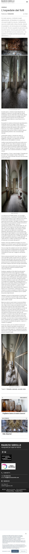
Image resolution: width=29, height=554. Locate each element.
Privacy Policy (10, 490)
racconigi (20, 389)
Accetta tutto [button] (15, 551)
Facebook (2, 452)
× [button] (26, 533)
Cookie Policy (19, 490)
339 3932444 (7, 476)
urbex (24, 389)
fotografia (9, 389)
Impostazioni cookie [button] (6, 551)
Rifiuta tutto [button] (23, 551)
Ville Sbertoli (6, 434)
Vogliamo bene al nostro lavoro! (13, 413)
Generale (4, 7)
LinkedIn (5, 452)
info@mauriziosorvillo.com (12, 477)
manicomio (14, 389)
